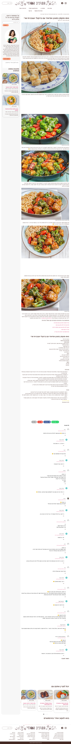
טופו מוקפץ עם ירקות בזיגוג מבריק (61, 331)
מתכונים (43, 8)
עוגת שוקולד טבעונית (45, 733)
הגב (63, 445)
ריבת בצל (22, 738)
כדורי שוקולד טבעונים (45, 736)
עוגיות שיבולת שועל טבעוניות (44, 732)
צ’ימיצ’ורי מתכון (32, 739)
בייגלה (34, 738)
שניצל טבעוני (21, 735)
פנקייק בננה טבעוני (45, 738)
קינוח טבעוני (32, 732)
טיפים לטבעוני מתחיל (33, 8)
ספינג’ (48, 739)
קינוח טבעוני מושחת (31, 736)
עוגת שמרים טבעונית (45, 735)
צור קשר (13, 732)
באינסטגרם (43, 318)
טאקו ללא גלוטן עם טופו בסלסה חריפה (60, 327)
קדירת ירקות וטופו (65, 329)
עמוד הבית (50, 8)
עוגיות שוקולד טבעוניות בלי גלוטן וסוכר (62, 704)
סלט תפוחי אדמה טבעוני (45, 703)
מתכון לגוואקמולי (20, 739)
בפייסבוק (50, 318)
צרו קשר (30, 10)
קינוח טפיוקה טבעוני (31, 735)
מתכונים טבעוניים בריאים (58, 736)
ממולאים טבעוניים (20, 736)
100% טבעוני (60, 14)
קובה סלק (61, 739)
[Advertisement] (45, 105)
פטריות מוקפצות (20, 733)
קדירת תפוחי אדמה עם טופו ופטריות (61, 322)
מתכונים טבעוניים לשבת (58, 735)
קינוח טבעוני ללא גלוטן (31, 733)
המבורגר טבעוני (21, 732)
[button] (20, 702)
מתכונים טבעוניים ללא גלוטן (58, 738)
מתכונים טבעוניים (66, 14)
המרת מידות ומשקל (38, 10)
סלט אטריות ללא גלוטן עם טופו (62, 325)
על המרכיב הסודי (22, 8)
